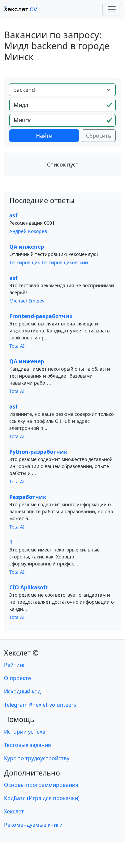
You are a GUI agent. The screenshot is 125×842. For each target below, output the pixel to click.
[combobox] (62, 89)
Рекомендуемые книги (33, 824)
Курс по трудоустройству (36, 758)
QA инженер (26, 246)
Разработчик (27, 497)
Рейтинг (14, 664)
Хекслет (14, 811)
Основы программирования (41, 784)
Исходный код (22, 691)
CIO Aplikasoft (28, 587)
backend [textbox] (24, 89)
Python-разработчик (38, 451)
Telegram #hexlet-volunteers (40, 704)
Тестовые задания (27, 745)
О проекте (17, 678)
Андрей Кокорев (28, 231)
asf (13, 215)
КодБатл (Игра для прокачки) (42, 798)
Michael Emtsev (26, 301)
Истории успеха (24, 731)
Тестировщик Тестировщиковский (48, 262)
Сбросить (98, 135)
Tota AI (17, 346)
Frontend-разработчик (41, 316)
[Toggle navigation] (111, 9)
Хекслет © (21, 653)
